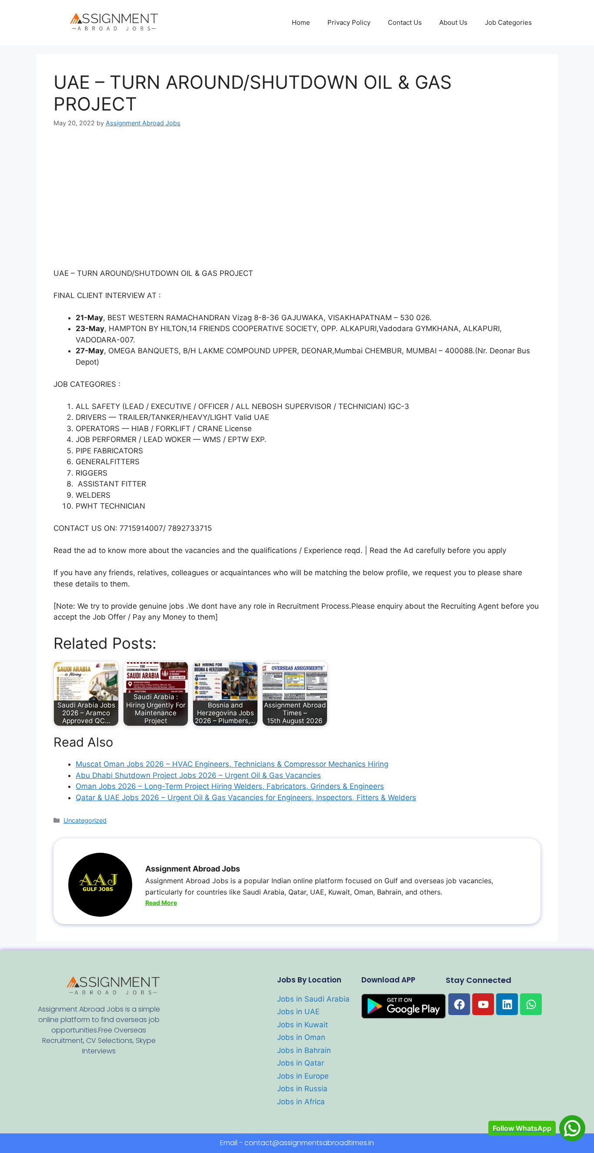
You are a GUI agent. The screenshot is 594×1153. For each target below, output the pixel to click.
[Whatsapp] (531, 1004)
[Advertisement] (297, 204)
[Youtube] (483, 1004)
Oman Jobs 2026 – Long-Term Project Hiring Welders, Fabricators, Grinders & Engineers (230, 786)
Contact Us (405, 22)
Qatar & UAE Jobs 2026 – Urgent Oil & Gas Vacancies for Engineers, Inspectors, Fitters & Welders (246, 797)
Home (301, 22)
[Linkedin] (507, 1004)
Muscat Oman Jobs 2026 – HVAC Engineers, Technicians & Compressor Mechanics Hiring (232, 764)
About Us (453, 22)
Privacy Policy (348, 22)
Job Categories (508, 22)
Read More (161, 902)
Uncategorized (85, 820)
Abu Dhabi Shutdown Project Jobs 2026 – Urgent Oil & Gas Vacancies (198, 775)
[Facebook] (459, 1004)
